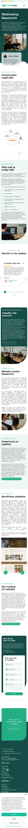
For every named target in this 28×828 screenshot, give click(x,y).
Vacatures (4, 770)
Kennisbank (5, 772)
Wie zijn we (5, 766)
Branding (4, 784)
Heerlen (11, 529)
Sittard (15, 529)
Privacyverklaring (17, 826)
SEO (6, 395)
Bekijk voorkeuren (14, 823)
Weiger (14, 818)
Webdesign (5, 786)
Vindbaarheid (5, 788)
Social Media (5, 791)
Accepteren (14, 814)
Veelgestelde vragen (7, 777)
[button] (25, 794)
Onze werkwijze (6, 775)
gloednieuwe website (15, 614)
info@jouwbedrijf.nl (19, 326)
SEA (17, 613)
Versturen (14, 693)
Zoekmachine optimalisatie (9, 790)
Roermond (5, 529)
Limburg (24, 527)
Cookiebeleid (8, 826)
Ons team (4, 768)
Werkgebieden (5, 774)
